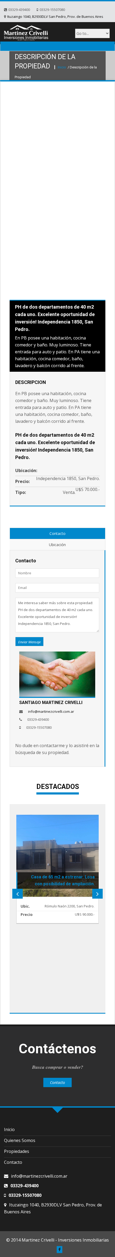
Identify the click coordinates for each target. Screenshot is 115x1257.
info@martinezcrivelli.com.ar (51, 711)
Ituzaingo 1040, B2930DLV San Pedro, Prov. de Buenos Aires (55, 16)
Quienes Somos (19, 1140)
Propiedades (16, 1151)
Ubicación (57, 544)
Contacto (57, 533)
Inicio (62, 67)
